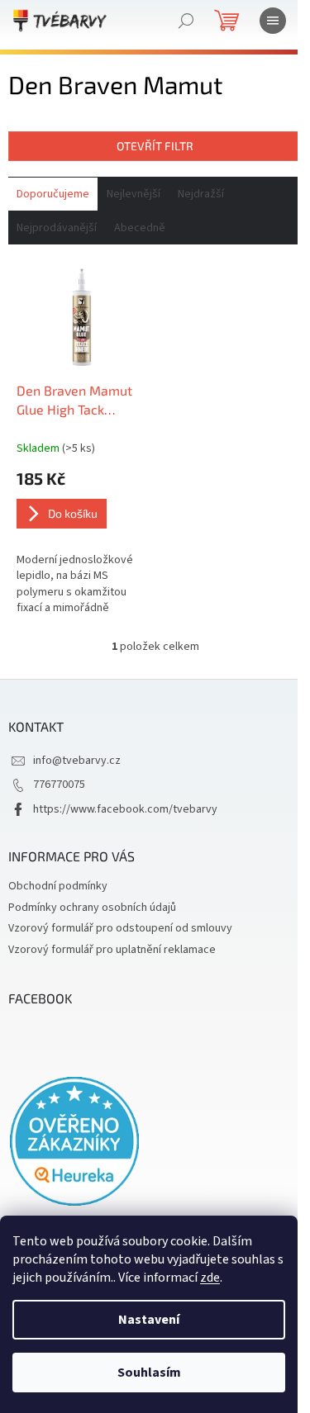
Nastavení (148, 1320)
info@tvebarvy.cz (77, 760)
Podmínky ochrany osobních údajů (92, 907)
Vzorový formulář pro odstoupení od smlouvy (120, 928)
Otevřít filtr (155, 146)
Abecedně (139, 228)
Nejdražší (201, 194)
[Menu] (272, 20)
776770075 (59, 784)
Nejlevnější (133, 194)
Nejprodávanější (57, 228)
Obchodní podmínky (57, 886)
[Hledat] (186, 20)
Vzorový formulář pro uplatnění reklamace (112, 949)
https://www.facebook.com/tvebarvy (125, 809)
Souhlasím (149, 1372)
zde (210, 1277)
